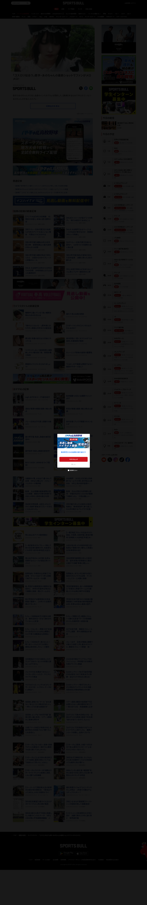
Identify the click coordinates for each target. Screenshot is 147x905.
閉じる (73, 464)
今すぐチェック (73, 459)
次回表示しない (73, 470)
